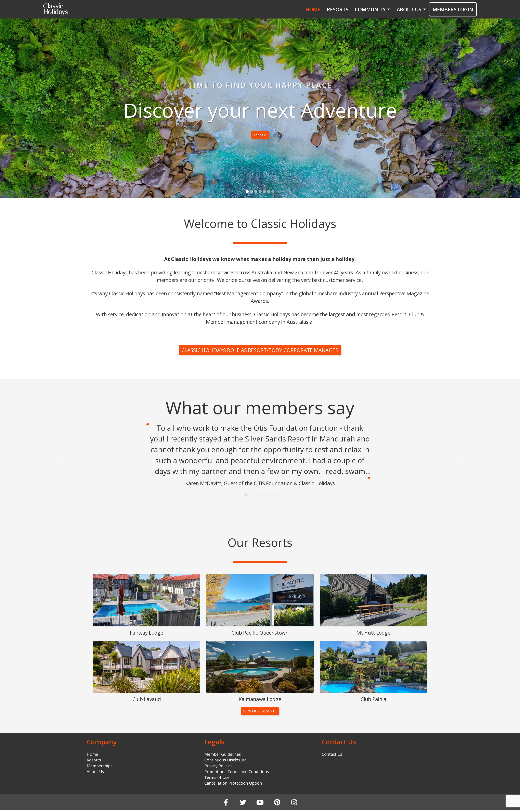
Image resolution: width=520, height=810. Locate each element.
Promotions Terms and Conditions (236, 771)
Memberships (100, 766)
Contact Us (332, 754)
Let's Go (260, 135)
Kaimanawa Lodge (260, 699)
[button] (372, 9)
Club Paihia (373, 699)
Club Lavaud (146, 699)
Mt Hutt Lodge (373, 632)
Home (92, 754)
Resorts (337, 9)
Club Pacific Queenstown (260, 632)
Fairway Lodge (146, 632)
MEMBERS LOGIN (453, 9)
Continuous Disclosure (225, 760)
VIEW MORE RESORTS (259, 711)
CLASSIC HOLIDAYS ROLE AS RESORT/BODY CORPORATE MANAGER (259, 350)
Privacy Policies (218, 766)
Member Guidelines (222, 754)
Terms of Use (217, 777)
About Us (95, 771)
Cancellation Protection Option (233, 783)
